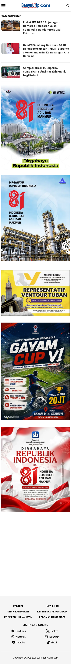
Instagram (54, 637)
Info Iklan (52, 606)
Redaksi (18, 606)
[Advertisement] (35, 554)
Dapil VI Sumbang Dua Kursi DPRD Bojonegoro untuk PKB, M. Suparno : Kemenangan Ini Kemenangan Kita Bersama (46, 50)
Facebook (21, 631)
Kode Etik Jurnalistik (18, 617)
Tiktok (54, 642)
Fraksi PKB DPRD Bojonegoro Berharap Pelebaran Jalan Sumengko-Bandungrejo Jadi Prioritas (42, 27)
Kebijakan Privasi (18, 611)
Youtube (20, 642)
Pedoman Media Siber (52, 617)
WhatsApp (21, 637)
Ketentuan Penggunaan (52, 611)
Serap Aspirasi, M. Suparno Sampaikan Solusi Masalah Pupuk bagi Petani (44, 71)
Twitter (54, 631)
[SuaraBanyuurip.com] (35, 5)
